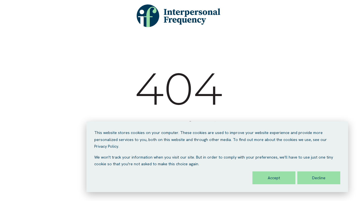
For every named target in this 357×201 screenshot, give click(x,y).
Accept (274, 177)
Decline (318, 177)
